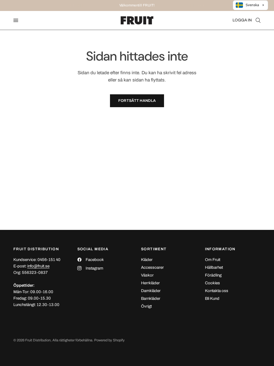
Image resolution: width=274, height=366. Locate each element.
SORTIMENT (154, 249)
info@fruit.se (38, 266)
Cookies (212, 283)
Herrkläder (150, 283)
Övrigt (146, 306)
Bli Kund (212, 298)
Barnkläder (150, 298)
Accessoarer (152, 267)
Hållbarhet (214, 267)
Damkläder (151, 291)
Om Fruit (212, 259)
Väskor (147, 275)
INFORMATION (220, 249)
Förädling (213, 275)
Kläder (147, 259)
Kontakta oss (216, 291)
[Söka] (257, 20)
